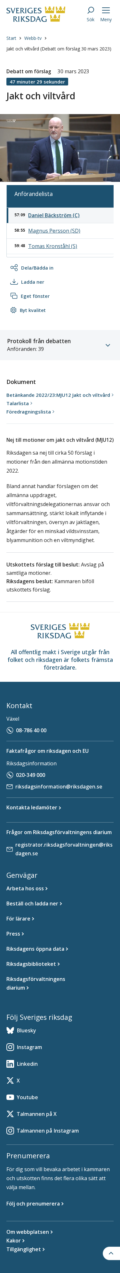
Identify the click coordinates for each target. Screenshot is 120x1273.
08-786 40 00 (31, 730)
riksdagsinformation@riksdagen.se (58, 786)
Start (11, 38)
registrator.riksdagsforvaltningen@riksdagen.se (64, 849)
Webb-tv (33, 38)
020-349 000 (30, 775)
